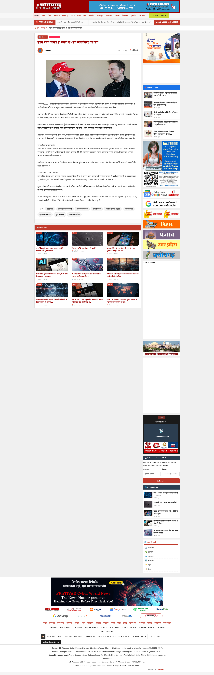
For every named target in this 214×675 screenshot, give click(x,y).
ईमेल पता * (165, 469)
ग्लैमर (43, 15)
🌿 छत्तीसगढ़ (149, 552)
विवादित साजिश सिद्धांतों (113, 209)
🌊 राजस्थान (149, 556)
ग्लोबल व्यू (65, 15)
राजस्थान (52, 623)
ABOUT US (90, 637)
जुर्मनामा (117, 15)
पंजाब (45, 623)
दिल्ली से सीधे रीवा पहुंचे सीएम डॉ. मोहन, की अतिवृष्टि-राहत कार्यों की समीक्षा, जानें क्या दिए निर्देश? (96, 22)
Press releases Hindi (60, 627)
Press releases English (86, 627)
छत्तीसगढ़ (69, 623)
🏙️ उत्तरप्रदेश (149, 560)
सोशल (125, 623)
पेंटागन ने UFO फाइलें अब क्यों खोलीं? (84, 248)
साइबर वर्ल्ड (132, 623)
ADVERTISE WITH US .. (74, 637)
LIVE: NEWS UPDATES (159, 15)
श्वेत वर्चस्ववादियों (74, 214)
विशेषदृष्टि (91, 15)
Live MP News (129, 627)
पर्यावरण (98, 623)
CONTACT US (154, 637)
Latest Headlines (110, 627)
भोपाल (49, 15)
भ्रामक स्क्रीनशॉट (45, 214)
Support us (107, 631)
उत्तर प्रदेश (142, 15)
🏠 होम (36, 28)
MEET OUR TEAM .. (55, 637)
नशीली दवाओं (97, 209)
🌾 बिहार (148, 565)
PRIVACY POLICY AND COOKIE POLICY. (113, 637)
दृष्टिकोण (133, 15)
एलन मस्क (50, 209)
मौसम (118, 623)
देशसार (73, 15)
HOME (36, 15)
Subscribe (161, 481)
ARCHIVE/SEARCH (139, 637)
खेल (84, 15)
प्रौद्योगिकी (109, 15)
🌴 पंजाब (148, 569)
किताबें (113, 623)
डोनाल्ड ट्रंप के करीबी (65, 209)
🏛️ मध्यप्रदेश (149, 548)
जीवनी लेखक (129, 209)
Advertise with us (51, 642)
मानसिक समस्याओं (82, 209)
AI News (161, 627)
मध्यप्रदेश (57, 15)
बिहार (83, 623)
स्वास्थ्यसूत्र (100, 15)
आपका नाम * (147, 469)
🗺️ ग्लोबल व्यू (42, 37)
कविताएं (77, 623)
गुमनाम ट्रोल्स (60, 214)
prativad (160, 669)
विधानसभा (125, 15)
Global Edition (147, 627)
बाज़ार (79, 15)
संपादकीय (90, 623)
